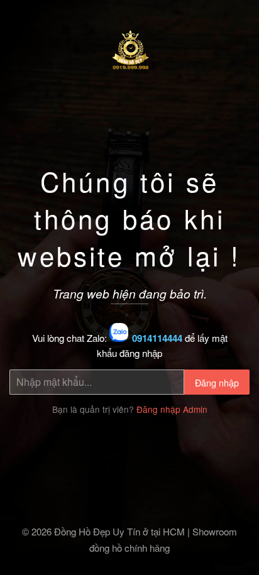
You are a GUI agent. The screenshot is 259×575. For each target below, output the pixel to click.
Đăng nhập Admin (171, 409)
